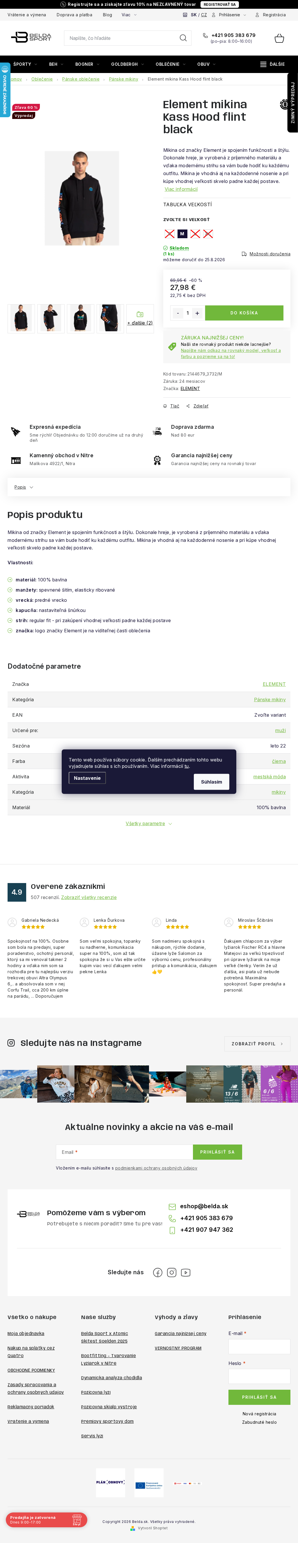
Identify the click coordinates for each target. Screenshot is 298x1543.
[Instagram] (171, 1272)
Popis (20, 487)
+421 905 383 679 (233, 35)
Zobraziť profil (254, 1043)
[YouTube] (185, 1272)
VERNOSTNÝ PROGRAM (178, 1348)
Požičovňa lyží (96, 1393)
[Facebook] (157, 1272)
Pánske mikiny (270, 699)
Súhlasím (211, 781)
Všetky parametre (145, 823)
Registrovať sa (220, 4)
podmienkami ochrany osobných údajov (156, 1167)
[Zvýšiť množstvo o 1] (197, 313)
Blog (107, 14)
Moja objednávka (26, 1334)
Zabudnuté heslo (259, 1422)
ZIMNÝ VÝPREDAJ (292, 103)
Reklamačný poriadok (31, 1407)
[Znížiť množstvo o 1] (178, 313)
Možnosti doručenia (270, 253)
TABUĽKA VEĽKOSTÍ (187, 204)
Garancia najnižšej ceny (181, 1334)
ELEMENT (190, 388)
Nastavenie (87, 778)
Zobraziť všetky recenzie (89, 897)
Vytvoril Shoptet (153, 1528)
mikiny (279, 792)
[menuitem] (25, 64)
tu (187, 766)
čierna (279, 761)
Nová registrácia (259, 1413)
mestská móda (269, 776)
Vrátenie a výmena (27, 14)
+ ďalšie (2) (140, 323)
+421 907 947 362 (206, 1229)
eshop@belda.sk (204, 1206)
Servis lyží (92, 1436)
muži (280, 730)
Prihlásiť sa (217, 1151)
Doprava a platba (74, 14)
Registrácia (274, 14)
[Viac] (273, 64)
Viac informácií (181, 189)
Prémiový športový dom (107, 1422)
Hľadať (183, 38)
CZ (204, 14)
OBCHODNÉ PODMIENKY (31, 1370)
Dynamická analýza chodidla (111, 1378)
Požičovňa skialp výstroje (109, 1407)
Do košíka (244, 312)
